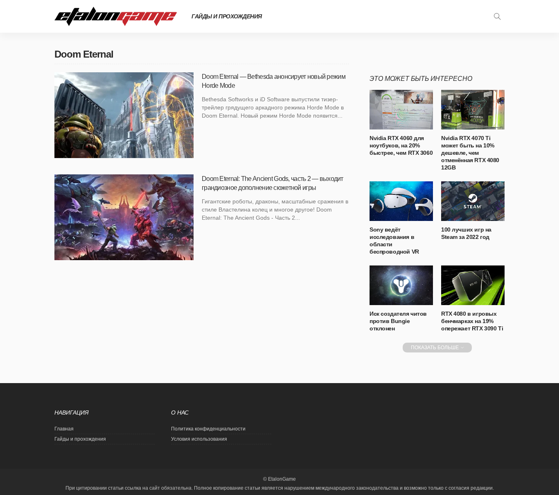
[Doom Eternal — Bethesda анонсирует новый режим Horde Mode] (124, 115)
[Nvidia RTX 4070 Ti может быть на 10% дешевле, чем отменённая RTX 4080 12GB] (473, 109)
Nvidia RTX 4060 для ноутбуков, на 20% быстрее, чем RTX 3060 (401, 145)
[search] (497, 16)
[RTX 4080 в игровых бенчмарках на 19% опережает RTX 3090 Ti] (473, 285)
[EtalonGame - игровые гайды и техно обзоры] (115, 16)
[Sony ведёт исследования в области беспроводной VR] (401, 201)
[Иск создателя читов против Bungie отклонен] (401, 285)
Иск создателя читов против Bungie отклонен (398, 321)
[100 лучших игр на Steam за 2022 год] (473, 201)
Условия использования (199, 439)
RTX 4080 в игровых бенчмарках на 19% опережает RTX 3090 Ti (472, 321)
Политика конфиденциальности (208, 429)
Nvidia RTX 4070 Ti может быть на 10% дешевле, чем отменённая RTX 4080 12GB (470, 153)
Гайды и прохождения (227, 16)
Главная (64, 429)
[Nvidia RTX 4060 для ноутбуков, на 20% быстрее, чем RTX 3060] (401, 109)
